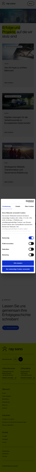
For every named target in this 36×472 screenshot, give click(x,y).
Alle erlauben (18, 263)
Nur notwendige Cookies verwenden (18, 269)
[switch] (29, 243)
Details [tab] (18, 206)
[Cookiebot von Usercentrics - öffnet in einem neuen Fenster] (26, 201)
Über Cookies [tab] (29, 206)
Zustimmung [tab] (6, 206)
